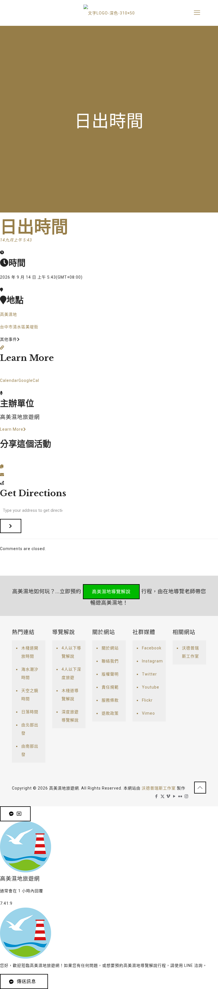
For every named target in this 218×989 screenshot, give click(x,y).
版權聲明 (110, 674)
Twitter (149, 674)
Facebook (152, 648)
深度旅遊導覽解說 (70, 716)
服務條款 (110, 700)
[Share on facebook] (2, 458)
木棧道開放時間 (29, 652)
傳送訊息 (26, 981)
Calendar (9, 380)
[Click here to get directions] (10, 526)
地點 (15, 300)
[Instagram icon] (186, 796)
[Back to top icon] (200, 788)
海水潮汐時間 (29, 673)
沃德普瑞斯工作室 (190, 652)
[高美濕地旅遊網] (109, 13)
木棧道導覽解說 (70, 694)
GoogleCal (28, 380)
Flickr (147, 700)
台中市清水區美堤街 (19, 327)
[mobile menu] (197, 13)
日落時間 (29, 712)
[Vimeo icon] (168, 796)
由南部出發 (29, 750)
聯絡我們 (110, 661)
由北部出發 (29, 729)
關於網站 (110, 648)
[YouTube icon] (174, 796)
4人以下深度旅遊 (71, 673)
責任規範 (110, 687)
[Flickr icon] (180, 796)
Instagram (152, 661)
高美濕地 (8, 314)
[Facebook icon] (156, 796)
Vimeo (148, 713)
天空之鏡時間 (29, 694)
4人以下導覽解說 (71, 652)
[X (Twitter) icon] (162, 796)
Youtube (150, 687)
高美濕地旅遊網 (20, 417)
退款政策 (110, 713)
